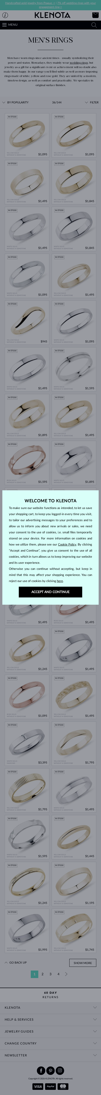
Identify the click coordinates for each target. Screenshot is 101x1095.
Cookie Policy (67, 544)
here (60, 581)
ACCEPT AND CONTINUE (50, 592)
